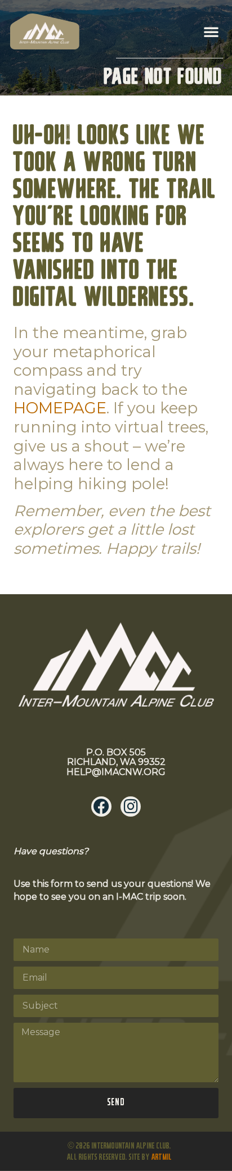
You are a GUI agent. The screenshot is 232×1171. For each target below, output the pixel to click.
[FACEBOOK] (101, 806)
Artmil (161, 1157)
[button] (211, 31)
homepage (60, 408)
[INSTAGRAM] (131, 806)
